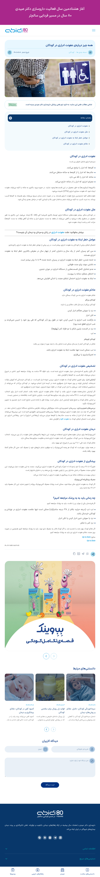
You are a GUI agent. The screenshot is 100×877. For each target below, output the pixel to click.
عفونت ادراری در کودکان (78, 126)
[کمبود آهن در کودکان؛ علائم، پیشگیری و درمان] (19, 687)
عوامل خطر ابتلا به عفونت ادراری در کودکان (70, 137)
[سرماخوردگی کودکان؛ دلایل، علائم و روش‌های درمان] (80, 687)
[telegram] (83, 554)
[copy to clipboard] (74, 554)
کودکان (71, 52)
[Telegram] (55, 838)
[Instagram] (50, 838)
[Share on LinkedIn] (78, 554)
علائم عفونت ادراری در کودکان (75, 143)
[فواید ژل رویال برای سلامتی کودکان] (50, 687)
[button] (54, 656)
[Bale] (40, 838)
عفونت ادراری (57, 232)
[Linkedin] (60, 838)
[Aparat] (45, 838)
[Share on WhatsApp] (87, 554)
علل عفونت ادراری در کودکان (76, 131)
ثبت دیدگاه (50, 785)
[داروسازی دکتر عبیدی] (16, 30)
